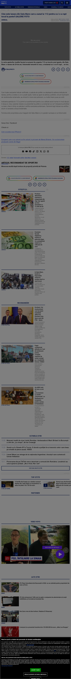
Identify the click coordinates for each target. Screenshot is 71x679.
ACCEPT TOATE (35, 670)
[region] (35, 658)
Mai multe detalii (30, 644)
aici (55, 650)
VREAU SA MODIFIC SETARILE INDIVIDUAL (35, 674)
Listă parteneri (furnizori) (7, 665)
